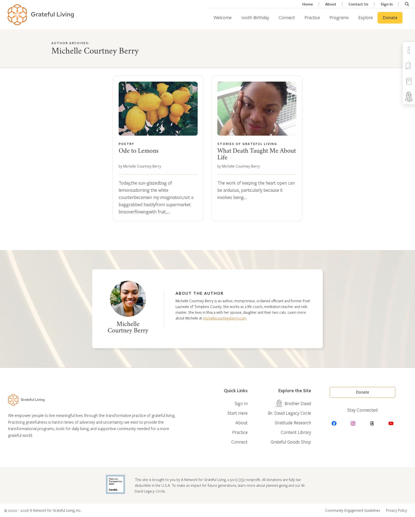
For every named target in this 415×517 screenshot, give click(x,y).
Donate (390, 17)
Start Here (237, 413)
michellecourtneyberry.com (224, 318)
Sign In (387, 4)
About (330, 4)
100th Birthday (255, 17)
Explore (365, 17)
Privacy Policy (396, 510)
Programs (339, 17)
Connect (287, 17)
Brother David (298, 403)
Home (307, 4)
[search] (407, 4)
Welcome (223, 17)
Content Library (296, 432)
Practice (312, 17)
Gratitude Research (293, 423)
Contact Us (358, 4)
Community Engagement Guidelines (352, 510)
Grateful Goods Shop (291, 442)
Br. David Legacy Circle (289, 413)
